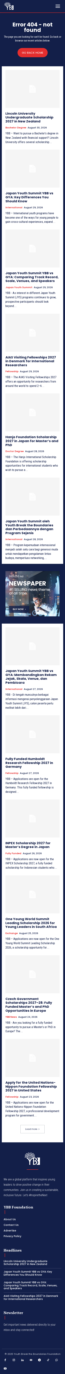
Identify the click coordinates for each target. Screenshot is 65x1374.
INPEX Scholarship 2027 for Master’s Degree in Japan (28, 845)
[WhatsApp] (56, 1360)
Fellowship (11, 371)
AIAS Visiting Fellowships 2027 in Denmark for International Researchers (30, 361)
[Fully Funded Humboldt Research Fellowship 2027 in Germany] (32, 734)
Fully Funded (13, 853)
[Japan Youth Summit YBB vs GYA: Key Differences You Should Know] (32, 169)
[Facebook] (5, 1360)
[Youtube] (5, 1368)
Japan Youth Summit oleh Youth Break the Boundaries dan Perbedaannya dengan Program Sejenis (29, 527)
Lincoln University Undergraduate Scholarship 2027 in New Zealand (29, 117)
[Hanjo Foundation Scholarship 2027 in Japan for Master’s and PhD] (32, 412)
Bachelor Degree (15, 127)
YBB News (11, 1017)
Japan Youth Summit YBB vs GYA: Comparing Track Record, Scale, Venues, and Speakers (31, 277)
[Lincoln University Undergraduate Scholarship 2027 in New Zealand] (32, 89)
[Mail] (31, 1360)
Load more (31, 1129)
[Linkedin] (22, 1360)
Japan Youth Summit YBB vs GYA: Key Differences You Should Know (29, 197)
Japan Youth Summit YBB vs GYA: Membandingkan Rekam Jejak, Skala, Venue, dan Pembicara (31, 677)
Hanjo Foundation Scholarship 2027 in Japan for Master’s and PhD (31, 441)
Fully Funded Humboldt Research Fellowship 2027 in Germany (29, 763)
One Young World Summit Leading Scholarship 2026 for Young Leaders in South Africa (31, 923)
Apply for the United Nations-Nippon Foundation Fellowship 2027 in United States (31, 1086)
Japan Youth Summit (18, 287)
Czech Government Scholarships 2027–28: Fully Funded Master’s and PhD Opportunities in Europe (28, 1005)
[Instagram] (13, 1360)
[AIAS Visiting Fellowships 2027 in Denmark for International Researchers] (32, 333)
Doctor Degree (14, 451)
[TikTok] (48, 1360)
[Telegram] (39, 1360)
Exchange (11, 933)
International (13, 207)
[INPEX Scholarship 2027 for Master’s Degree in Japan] (32, 818)
